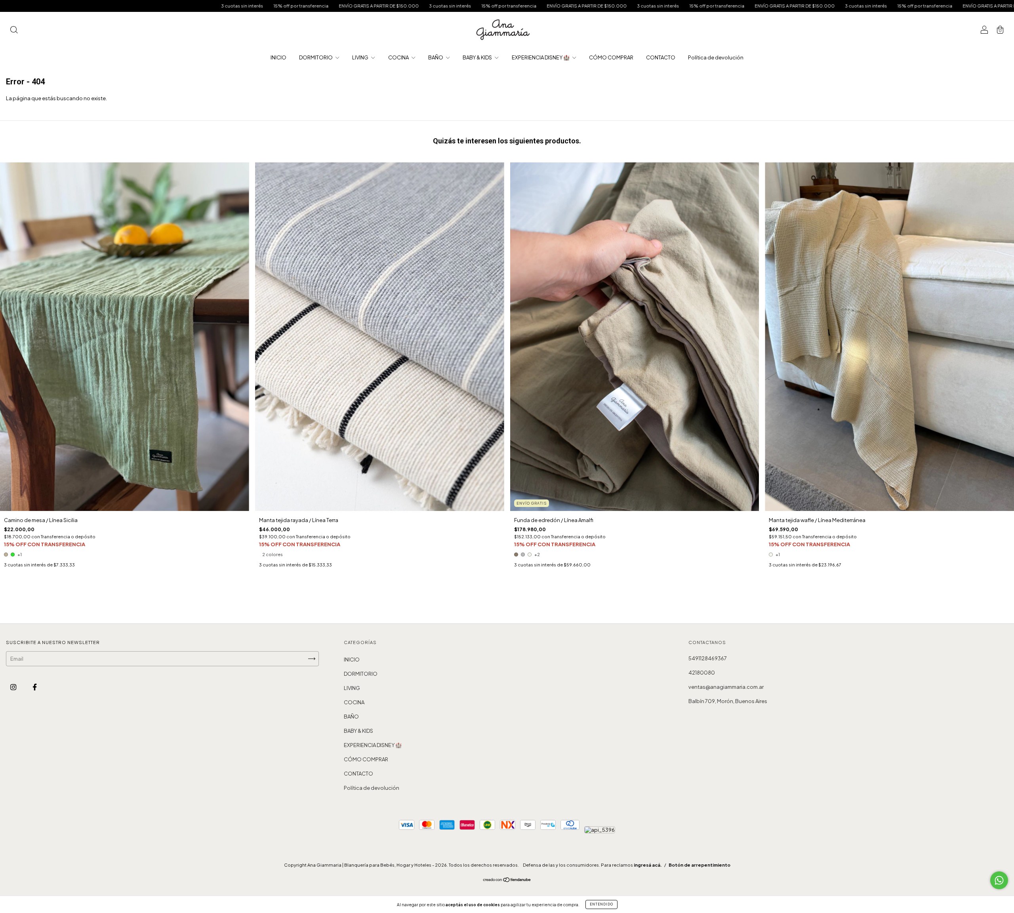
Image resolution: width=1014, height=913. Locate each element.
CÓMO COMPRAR (611, 57)
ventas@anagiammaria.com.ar (726, 687)
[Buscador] (14, 30)
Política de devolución (715, 57)
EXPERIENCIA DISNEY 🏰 (541, 57)
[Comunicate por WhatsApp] (999, 880)
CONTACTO (660, 57)
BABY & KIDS (478, 57)
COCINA (399, 57)
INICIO (278, 57)
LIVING (360, 57)
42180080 (701, 672)
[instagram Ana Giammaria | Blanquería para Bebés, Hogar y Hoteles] (13, 687)
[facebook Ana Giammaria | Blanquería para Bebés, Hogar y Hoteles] (34, 687)
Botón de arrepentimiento (699, 864)
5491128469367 (707, 658)
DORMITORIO (316, 57)
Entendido (601, 904)
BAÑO (436, 57)
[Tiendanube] (507, 880)
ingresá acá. (648, 864)
